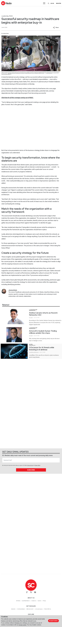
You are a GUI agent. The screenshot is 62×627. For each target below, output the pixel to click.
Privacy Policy (37, 465)
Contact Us (33, 600)
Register (58, 3)
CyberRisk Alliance (26, 600)
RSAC (11, 16)
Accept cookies (53, 620)
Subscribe (31, 470)
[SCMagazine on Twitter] (31, 592)
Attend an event (30, 609)
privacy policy (22, 625)
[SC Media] (6, 3)
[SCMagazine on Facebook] (27, 592)
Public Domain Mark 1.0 (6, 74)
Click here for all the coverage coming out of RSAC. (17, 97)
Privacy (44, 600)
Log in (52, 3)
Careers (39, 600)
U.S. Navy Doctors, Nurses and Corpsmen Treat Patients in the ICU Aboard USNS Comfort (26, 73)
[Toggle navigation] (44, 3)
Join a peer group (38, 609)
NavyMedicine (49, 73)
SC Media (18, 600)
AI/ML (31, 344)
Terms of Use (30, 465)
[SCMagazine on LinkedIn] (35, 592)
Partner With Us (47, 609)
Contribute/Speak (21, 609)
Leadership (5, 16)
